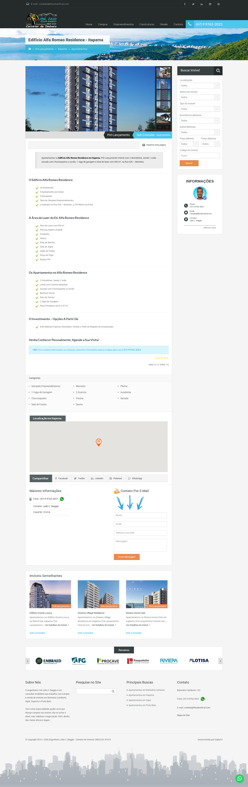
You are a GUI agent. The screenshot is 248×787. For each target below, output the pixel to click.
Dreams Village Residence (91, 613)
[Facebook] (185, 4)
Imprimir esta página (156, 145)
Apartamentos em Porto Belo (142, 705)
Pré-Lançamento (44, 49)
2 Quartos (81, 392)
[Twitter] (193, 4)
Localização (186, 80)
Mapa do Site (183, 715)
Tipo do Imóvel (187, 103)
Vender (164, 24)
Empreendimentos (124, 24)
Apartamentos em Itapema (141, 695)
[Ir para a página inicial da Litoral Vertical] (42, 20)
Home (89, 24)
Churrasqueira (38, 398)
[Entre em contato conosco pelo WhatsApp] (239, 778)
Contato (178, 24)
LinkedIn (99, 478)
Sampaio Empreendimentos (45, 386)
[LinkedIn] (201, 4)
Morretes (80, 386)
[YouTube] (210, 4)
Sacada (124, 398)
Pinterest (117, 478)
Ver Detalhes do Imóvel (56, 625)
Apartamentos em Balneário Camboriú (147, 690)
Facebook (63, 478)
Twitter (81, 478)
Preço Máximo (208, 138)
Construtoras (147, 24)
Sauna (79, 404)
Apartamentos (79, 49)
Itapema (62, 49)
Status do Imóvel (188, 91)
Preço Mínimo (187, 138)
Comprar (103, 24)
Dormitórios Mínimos (190, 115)
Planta (123, 386)
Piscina (80, 398)
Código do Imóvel (189, 150)
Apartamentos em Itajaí (140, 700)
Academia (125, 392)
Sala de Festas (39, 404)
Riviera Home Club (135, 613)
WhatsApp (137, 478)
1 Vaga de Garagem (41, 392)
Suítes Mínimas (188, 127)
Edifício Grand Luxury (41, 613)
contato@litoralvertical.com (54, 3)
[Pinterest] (218, 4)
